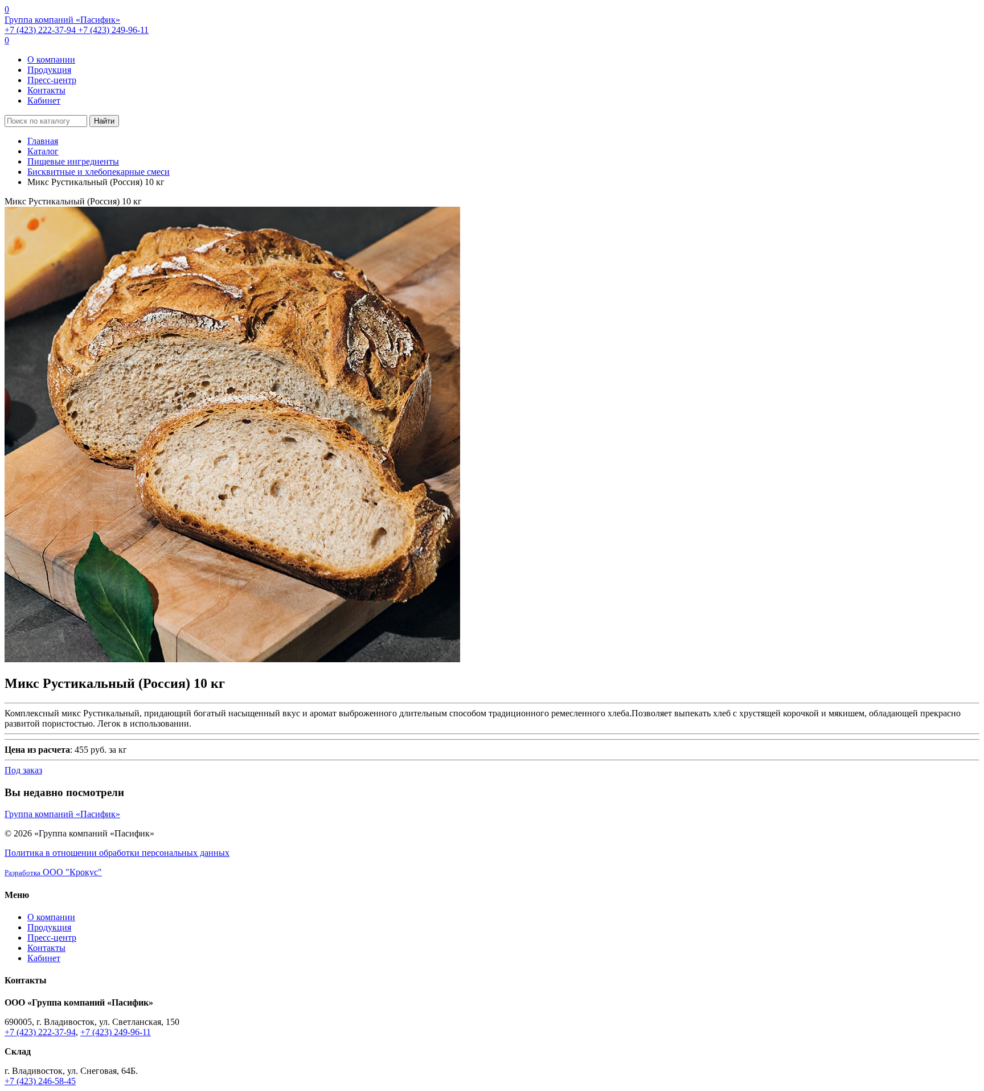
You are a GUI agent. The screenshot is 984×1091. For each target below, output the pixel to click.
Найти (104, 121)
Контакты (46, 90)
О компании (51, 59)
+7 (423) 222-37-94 (41, 30)
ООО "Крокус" (53, 872)
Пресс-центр (51, 80)
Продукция (49, 70)
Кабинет (43, 100)
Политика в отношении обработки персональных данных (117, 853)
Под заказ (23, 770)
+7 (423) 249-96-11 (113, 30)
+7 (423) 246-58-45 (40, 1081)
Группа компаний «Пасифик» (62, 19)
